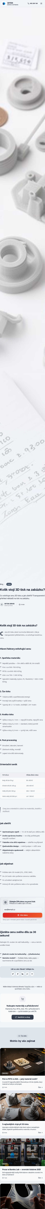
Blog (1, 584)
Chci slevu (24, 915)
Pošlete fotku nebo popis (27, 958)
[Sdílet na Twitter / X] (13, 974)
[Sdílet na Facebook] (18, 974)
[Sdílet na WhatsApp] (27, 974)
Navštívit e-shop (24, 1017)
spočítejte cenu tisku (22, 989)
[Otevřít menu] (41, 3)
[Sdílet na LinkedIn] (22, 974)
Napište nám (29, 987)
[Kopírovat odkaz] (32, 974)
